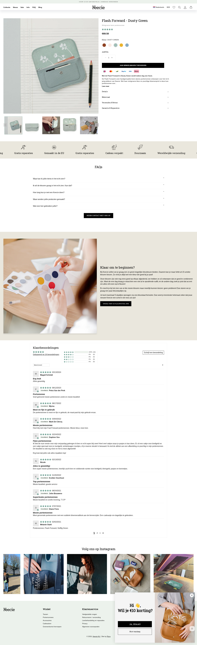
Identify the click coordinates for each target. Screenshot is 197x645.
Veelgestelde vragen (89, 614)
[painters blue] (127, 45)
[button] (179, 7)
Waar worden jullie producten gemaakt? (49, 199)
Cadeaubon (47, 623)
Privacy (84, 623)
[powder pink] (110, 45)
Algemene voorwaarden (90, 627)
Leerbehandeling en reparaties (93, 620)
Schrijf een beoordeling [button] (153, 353)
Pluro (109, 636)
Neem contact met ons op (98, 215)
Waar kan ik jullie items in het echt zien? (49, 179)
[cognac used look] (104, 45)
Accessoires (47, 620)
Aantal (105, 52)
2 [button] (97, 533)
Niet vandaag (135, 631)
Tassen (45, 614)
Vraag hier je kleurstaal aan (116, 304)
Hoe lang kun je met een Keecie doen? (48, 192)
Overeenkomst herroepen (52, 627)
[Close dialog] (192, 595)
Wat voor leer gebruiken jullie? (45, 206)
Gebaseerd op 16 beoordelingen (46, 354)
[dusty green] (115, 45)
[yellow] (121, 45)
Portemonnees (48, 617)
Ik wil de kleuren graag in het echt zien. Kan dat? (52, 186)
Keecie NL (96, 636)
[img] (46, 372)
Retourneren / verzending (91, 617)
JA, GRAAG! (135, 624)
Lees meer (105, 86)
